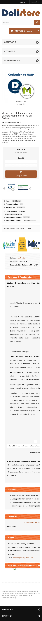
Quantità (21, 158)
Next (30, 188)
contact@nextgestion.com (23, 558)
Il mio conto (7, 616)
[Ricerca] (37, 22)
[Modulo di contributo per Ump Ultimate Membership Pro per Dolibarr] (11, 188)
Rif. (3, 123)
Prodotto (23, 31)
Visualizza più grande (21, 103)
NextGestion (21, 258)
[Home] (21, 12)
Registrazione (35, 2)
